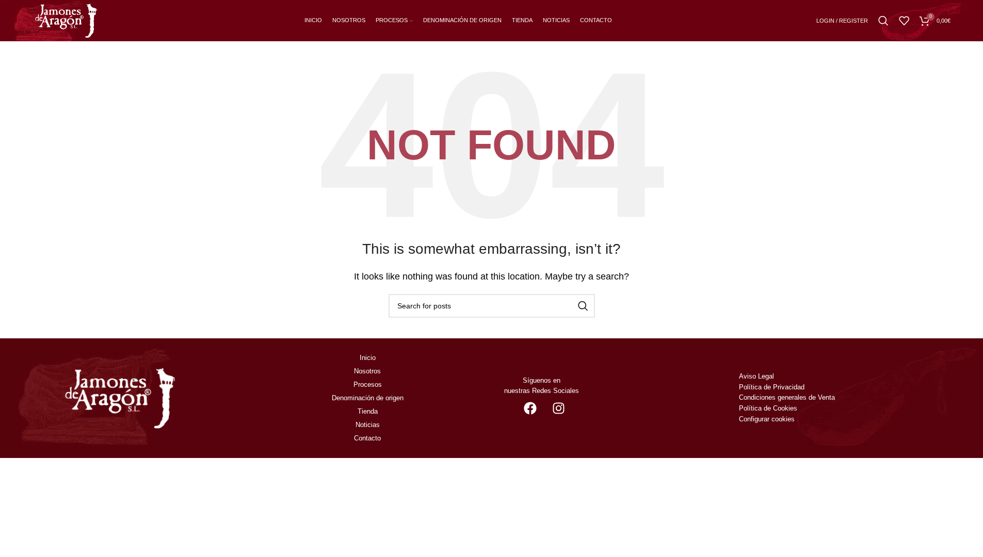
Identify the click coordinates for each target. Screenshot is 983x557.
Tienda (368, 411)
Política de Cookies (768, 408)
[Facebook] (530, 408)
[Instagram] (558, 408)
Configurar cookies (767, 419)
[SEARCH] (583, 306)
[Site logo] (66, 19)
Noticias (368, 425)
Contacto (367, 438)
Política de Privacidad (771, 387)
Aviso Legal (756, 376)
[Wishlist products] (904, 20)
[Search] (883, 20)
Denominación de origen (368, 398)
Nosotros (367, 371)
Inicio (368, 358)
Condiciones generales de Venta (788, 397)
